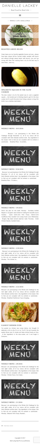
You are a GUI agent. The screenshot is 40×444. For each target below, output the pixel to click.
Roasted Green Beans (12, 49)
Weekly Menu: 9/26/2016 (12, 169)
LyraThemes (26, 441)
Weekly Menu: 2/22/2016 (12, 287)
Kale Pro (18, 441)
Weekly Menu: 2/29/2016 (12, 248)
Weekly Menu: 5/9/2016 (11, 208)
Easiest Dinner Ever (11, 325)
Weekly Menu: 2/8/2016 (11, 364)
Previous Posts (8, 425)
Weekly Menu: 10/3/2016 (12, 128)
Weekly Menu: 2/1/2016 (11, 402)
